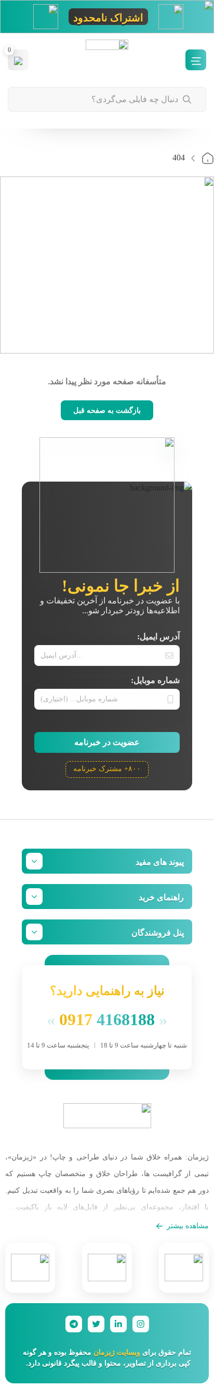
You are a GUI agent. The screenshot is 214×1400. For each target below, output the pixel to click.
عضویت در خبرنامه (107, 742)
